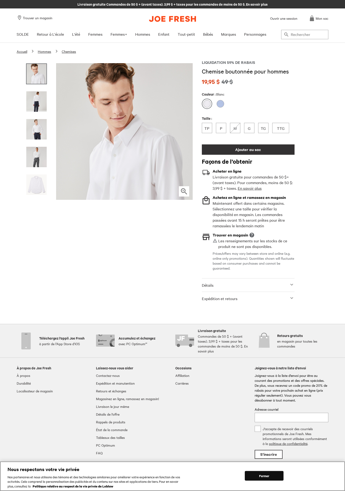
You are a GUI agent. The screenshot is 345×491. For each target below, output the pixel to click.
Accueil (22, 51)
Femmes (95, 34)
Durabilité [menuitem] (24, 383)
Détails (208, 285)
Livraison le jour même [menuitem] (112, 406)
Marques (228, 34)
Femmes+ (119, 34)
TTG (281, 128)
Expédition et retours (220, 298)
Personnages (255, 34)
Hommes (142, 34)
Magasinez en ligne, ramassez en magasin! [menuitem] (127, 398)
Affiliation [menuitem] (182, 375)
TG (264, 128)
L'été (76, 34)
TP (208, 128)
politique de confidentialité (288, 443)
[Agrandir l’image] (184, 191)
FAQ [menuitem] (99, 453)
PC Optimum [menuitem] (105, 445)
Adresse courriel (266, 409)
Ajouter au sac (248, 149)
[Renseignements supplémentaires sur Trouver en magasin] (252, 235)
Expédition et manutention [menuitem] (115, 383)
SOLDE (23, 34)
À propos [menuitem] (23, 375)
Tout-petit (186, 34)
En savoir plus (250, 188)
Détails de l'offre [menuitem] (107, 414)
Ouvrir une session (283, 18)
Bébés (208, 34)
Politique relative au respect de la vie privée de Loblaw (73, 486)
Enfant (163, 34)
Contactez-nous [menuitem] (108, 375)
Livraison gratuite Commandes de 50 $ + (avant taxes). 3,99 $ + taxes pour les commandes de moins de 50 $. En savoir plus (172, 4)
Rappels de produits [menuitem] (110, 422)
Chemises (69, 51)
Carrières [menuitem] (182, 383)
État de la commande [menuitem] (111, 429)
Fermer (264, 476)
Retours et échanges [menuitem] (111, 391)
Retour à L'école (50, 34)
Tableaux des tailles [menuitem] (110, 437)
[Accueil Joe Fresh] (172, 19)
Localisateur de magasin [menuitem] (35, 391)
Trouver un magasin (37, 17)
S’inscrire (268, 454)
